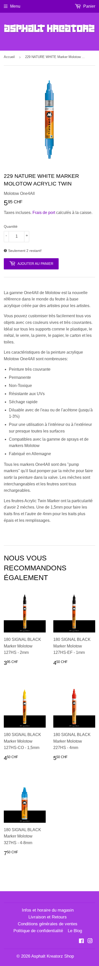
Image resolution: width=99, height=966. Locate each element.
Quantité (11, 226)
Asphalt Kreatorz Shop (52, 956)
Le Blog (75, 930)
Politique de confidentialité (38, 930)
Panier (88, 6)
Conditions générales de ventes (47, 923)
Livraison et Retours (47, 917)
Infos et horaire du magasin (48, 910)
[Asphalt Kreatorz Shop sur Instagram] (90, 941)
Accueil (9, 57)
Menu (15, 6)
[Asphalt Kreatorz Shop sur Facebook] (81, 941)
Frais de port (43, 212)
